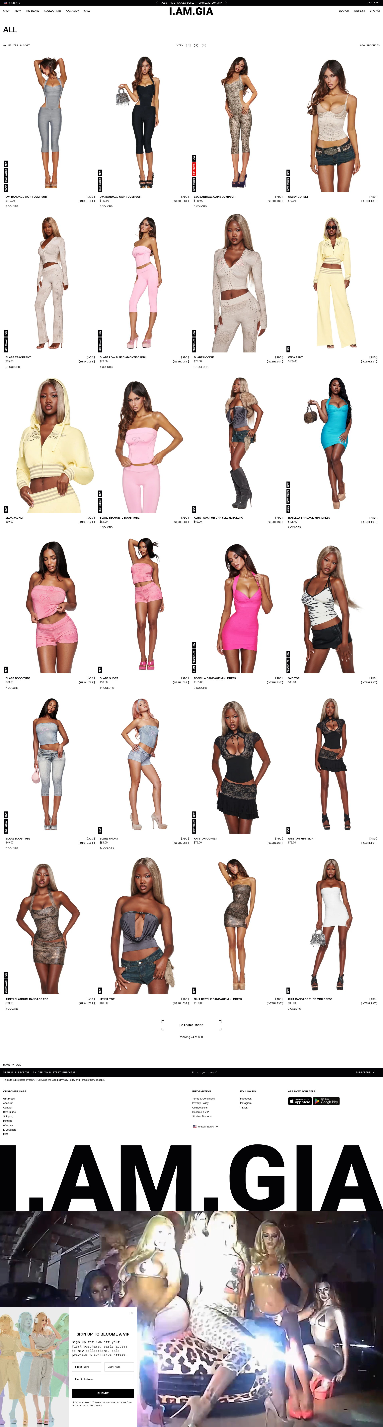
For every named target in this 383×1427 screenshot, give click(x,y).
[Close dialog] (131, 1313)
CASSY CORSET (298, 197)
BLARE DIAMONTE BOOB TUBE (119, 518)
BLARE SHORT (109, 678)
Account (374, 2)
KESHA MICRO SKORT (208, 1320)
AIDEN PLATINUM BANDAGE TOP (27, 999)
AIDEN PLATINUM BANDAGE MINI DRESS (220, 1160)
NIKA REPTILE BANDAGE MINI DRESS (218, 999)
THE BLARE (32, 11)
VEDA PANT (295, 357)
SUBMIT (103, 1393)
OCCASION (72, 11)
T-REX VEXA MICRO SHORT (117, 1160)
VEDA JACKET (15, 518)
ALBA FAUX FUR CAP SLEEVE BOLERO (218, 518)
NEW (18, 11)
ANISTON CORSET (205, 839)
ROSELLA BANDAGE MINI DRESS (309, 518)
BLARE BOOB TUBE (18, 678)
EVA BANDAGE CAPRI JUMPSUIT (26, 197)
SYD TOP (294, 678)
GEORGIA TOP (297, 1320)
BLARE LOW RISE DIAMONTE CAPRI (123, 357)
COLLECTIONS (52, 11)
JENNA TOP (107, 999)
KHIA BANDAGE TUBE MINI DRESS (310, 999)
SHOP (6, 11)
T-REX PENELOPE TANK (21, 1160)
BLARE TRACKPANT (18, 357)
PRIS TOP (294, 1160)
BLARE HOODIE (204, 357)
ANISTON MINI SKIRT (301, 839)
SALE (87, 11)
